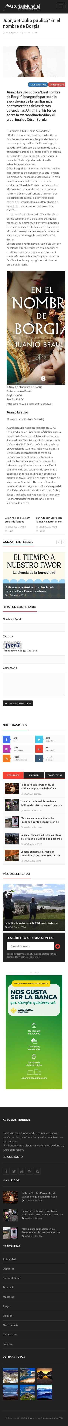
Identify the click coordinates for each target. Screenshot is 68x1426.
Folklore (8, 1343)
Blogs (6, 1306)
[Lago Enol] (44, 1375)
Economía (8, 1287)
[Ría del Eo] (27, 1392)
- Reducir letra (56, 84)
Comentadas (55, 775)
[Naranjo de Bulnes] (10, 1375)
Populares (13, 775)
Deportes (8, 1268)
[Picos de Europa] (44, 1392)
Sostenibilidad (11, 1278)
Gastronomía (10, 1325)
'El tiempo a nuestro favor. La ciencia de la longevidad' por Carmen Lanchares (29, 589)
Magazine (8, 1296)
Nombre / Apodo (12, 619)
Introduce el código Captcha (20, 650)
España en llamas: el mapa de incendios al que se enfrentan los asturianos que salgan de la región (41, 855)
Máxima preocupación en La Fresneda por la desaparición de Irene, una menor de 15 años (40, 822)
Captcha (8, 636)
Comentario (10, 667)
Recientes (34, 775)
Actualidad (9, 1259)
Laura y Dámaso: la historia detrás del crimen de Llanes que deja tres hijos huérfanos (41, 838)
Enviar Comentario (19, 703)
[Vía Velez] (10, 1392)
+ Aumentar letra (37, 84)
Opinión (7, 1315)
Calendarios (10, 1334)
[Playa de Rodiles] (27, 1375)
